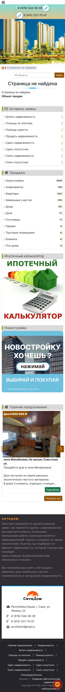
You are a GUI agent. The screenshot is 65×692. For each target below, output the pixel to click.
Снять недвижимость (19, 669)
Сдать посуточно (45, 665)
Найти (59, 75)
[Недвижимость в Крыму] (3, 68)
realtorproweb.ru (50, 688)
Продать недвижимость (31, 660)
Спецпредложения (31, 674)
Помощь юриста (44, 655)
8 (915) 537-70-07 (35, 15)
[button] (60, 449)
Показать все (53, 498)
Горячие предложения (20, 645)
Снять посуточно (45, 669)
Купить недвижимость (31, 650)
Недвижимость (46, 645)
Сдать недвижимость (19, 665)
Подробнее (52, 489)
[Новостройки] (32, 361)
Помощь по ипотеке (19, 655)
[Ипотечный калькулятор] (32, 290)
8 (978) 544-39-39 (30, 8)
